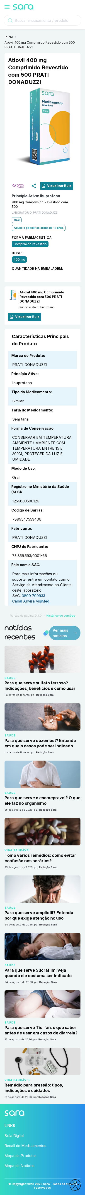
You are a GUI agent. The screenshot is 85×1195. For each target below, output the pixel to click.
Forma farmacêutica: (32, 238)
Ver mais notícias (60, 633)
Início (9, 37)
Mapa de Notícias (19, 1165)
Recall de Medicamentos (25, 1145)
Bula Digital (14, 1135)
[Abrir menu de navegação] (7, 7)
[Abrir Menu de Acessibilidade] (75, 1185)
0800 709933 (33, 595)
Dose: (17, 253)
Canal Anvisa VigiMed (30, 601)
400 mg (19, 259)
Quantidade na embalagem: (37, 268)
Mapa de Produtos (20, 1155)
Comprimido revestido (30, 244)
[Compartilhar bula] (33, 186)
